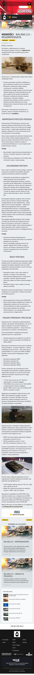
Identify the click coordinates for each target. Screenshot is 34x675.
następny (12, 40)
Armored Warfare (17, 634)
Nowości (8, 34)
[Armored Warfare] (24, 11)
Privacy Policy (22, 671)
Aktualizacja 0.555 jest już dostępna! (17, 599)
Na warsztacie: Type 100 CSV (15, 613)
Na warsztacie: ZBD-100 (14, 617)
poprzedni (5, 40)
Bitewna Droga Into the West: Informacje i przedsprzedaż (18, 595)
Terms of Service (15, 671)
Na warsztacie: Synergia (14, 603)
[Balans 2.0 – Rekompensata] (29, 4)
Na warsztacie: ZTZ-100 (14, 608)
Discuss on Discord (18, 514)
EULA (10, 671)
